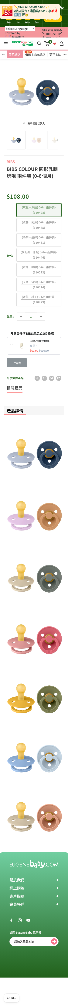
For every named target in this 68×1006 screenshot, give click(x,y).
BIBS (11, 161)
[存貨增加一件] (41, 316)
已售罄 (16, 363)
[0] (47, 43)
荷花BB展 (56, 54)
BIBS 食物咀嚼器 (39, 341)
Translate (18, 37)
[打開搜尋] (39, 43)
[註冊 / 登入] (61, 43)
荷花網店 (14, 54)
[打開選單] (6, 43)
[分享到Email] (58, 378)
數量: (10, 316)
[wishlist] (54, 43)
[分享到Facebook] (37, 378)
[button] (60, 32)
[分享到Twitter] (51, 378)
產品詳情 (15, 410)
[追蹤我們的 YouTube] (28, 920)
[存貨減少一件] (21, 316)
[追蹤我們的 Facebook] (11, 920)
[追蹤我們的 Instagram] (20, 920)
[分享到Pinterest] (44, 378)
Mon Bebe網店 (35, 54)
